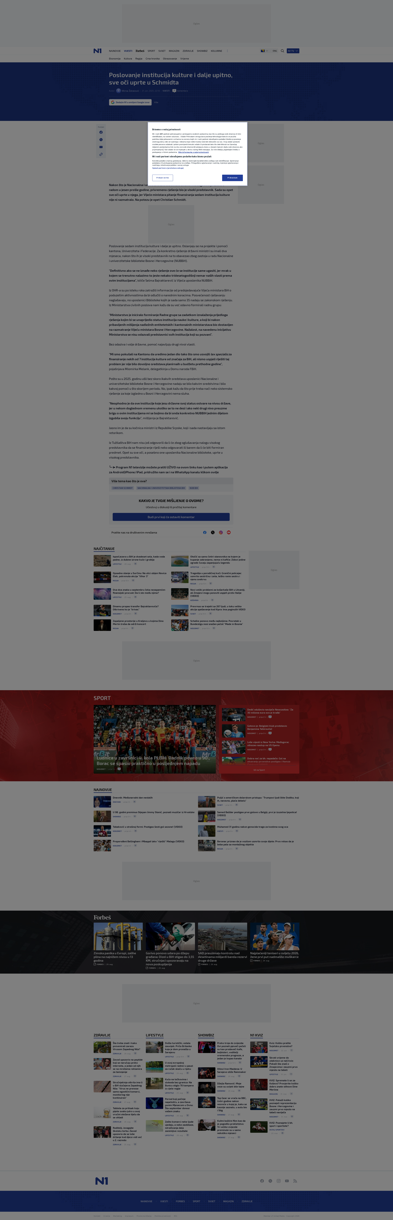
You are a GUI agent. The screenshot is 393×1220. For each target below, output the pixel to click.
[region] (197, 154)
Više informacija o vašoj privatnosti (193, 152)
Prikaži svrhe (162, 178)
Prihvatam (232, 178)
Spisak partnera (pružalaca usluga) (168, 168)
